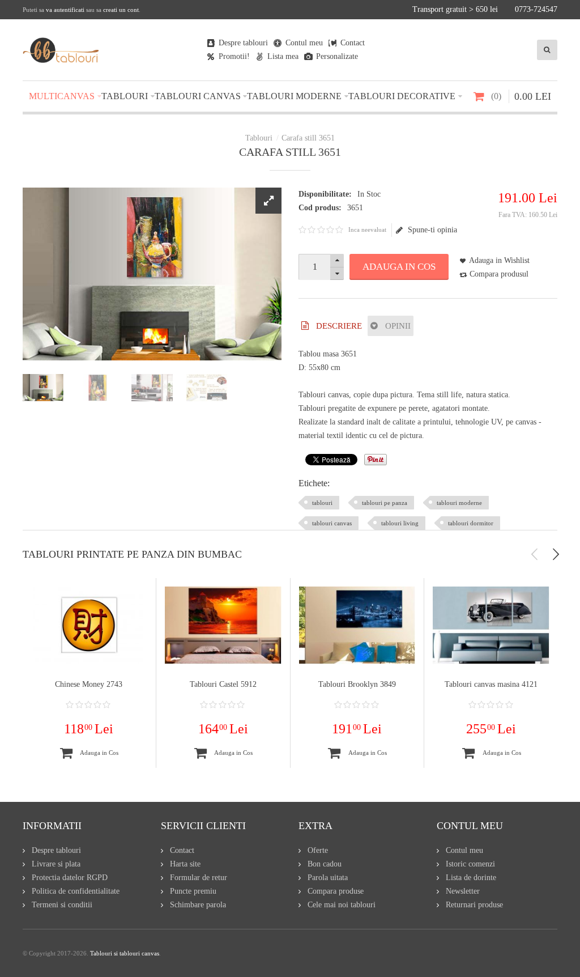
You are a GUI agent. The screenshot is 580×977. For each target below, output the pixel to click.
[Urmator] (555, 554)
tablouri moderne (459, 502)
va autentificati (65, 9)
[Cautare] (547, 50)
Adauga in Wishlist (499, 260)
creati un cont (121, 9)
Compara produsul (499, 274)
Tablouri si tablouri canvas (124, 953)
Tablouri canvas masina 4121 (491, 684)
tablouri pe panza (384, 502)
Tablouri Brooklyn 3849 (357, 684)
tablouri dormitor (470, 523)
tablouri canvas (332, 523)
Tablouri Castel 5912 (223, 684)
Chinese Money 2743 (88, 684)
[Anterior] (534, 554)
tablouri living (400, 523)
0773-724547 (536, 9)
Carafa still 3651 (308, 138)
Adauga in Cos (399, 266)
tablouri (322, 502)
